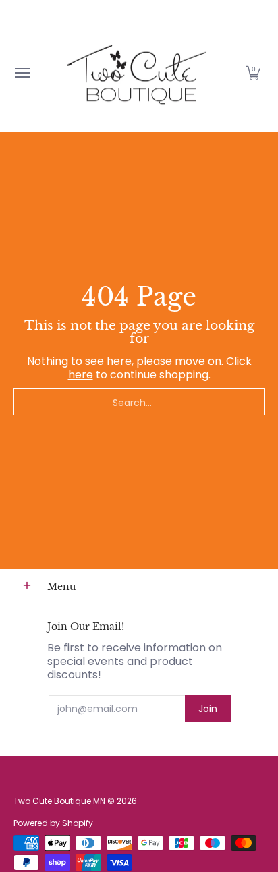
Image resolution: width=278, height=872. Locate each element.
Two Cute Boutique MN (59, 801)
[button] (253, 72)
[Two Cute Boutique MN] (135, 72)
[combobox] (139, 401)
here (80, 374)
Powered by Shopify (53, 823)
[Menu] (21, 72)
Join (207, 709)
